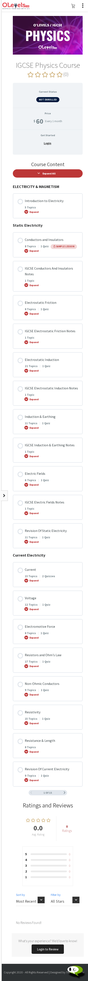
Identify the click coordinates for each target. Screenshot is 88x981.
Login (47, 143)
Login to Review (48, 949)
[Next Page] (64, 792)
